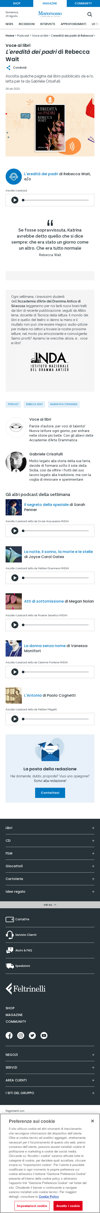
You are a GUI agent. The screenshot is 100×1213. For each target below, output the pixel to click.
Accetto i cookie (68, 1205)
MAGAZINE (50, 3)
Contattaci (50, 793)
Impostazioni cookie (32, 1205)
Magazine (14, 1015)
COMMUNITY (83, 3)
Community (16, 1021)
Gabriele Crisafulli (46, 454)
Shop (10, 1008)
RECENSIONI (27, 24)
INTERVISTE (47, 24)
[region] (50, 1163)
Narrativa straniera (63, 404)
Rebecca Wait (34, 404)
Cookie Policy (49, 1196)
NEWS (9, 24)
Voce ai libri (40, 419)
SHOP (16, 3)
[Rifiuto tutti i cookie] (92, 1121)
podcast (13, 404)
